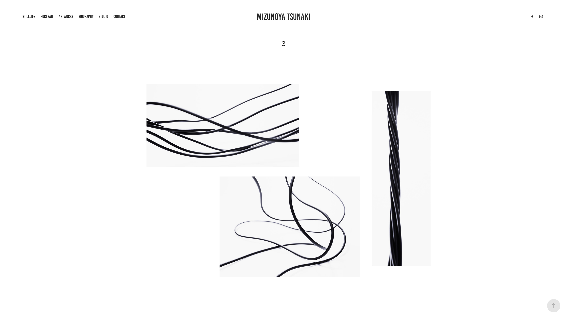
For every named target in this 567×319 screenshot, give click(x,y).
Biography (85, 16)
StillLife (29, 16)
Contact (119, 16)
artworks (66, 16)
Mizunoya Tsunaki (283, 16)
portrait (47, 16)
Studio (103, 16)
